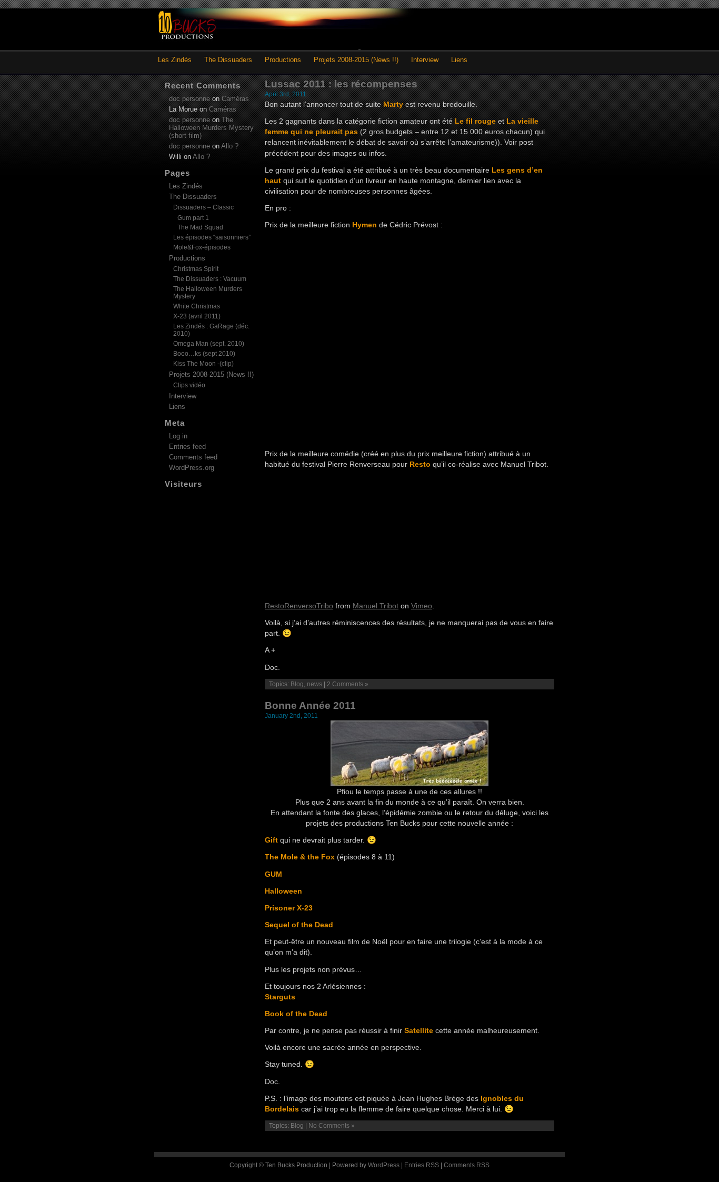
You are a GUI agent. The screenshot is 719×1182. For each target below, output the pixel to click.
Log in (178, 436)
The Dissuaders (228, 60)
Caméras (235, 99)
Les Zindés (175, 60)
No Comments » (331, 1126)
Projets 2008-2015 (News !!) (356, 60)
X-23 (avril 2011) (197, 316)
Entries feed (187, 446)
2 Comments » (347, 684)
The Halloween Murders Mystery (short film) (211, 127)
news (314, 684)
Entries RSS (421, 1165)
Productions (283, 60)
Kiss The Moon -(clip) (203, 363)
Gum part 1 (193, 217)
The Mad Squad (200, 227)
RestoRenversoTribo (299, 606)
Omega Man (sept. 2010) (208, 343)
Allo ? (229, 146)
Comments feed (193, 457)
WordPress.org (191, 468)
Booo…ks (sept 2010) (204, 353)
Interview (424, 60)
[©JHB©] (409, 783)
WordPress (384, 1165)
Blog (297, 684)
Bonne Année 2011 (310, 705)
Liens (459, 60)
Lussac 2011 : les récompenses (341, 83)
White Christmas (196, 306)
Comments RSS (467, 1165)
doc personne (189, 99)
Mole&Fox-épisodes (202, 247)
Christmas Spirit (195, 269)
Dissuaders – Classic (203, 207)
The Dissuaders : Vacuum (209, 279)
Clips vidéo (189, 385)
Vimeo (421, 606)
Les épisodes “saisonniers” (212, 237)
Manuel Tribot (375, 606)
